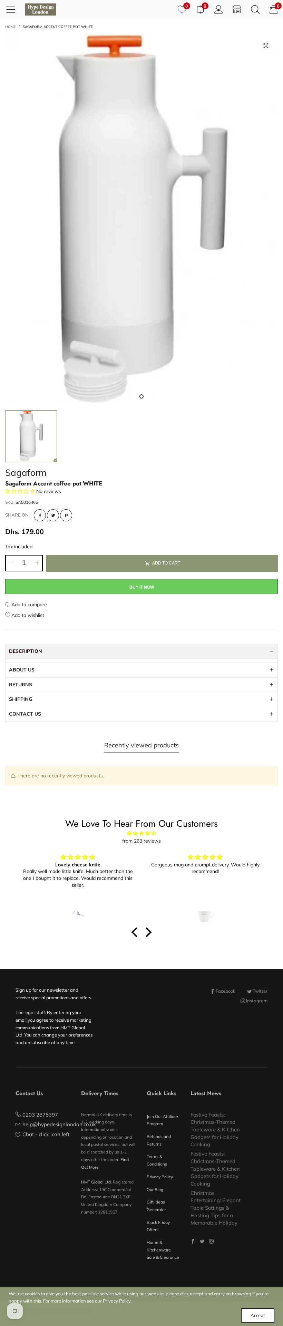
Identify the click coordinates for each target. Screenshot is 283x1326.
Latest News (206, 1093)
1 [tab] (141, 396)
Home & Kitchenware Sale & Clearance (163, 1250)
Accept (258, 1315)
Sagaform (26, 472)
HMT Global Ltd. (96, 1182)
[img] (141, 833)
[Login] (218, 9)
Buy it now (141, 587)
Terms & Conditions (157, 1160)
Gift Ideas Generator (156, 1205)
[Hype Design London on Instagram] (211, 1241)
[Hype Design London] (40, 9)
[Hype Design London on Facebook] (193, 1241)
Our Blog (155, 1189)
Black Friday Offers (158, 1226)
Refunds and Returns (159, 1140)
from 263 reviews (141, 841)
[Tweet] (53, 515)
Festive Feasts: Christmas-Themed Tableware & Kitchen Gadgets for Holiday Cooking (215, 1129)
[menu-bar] (13, 9)
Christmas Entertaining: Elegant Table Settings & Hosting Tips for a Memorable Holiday (216, 1208)
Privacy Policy (160, 1176)
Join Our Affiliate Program (162, 1120)
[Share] (40, 515)
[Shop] (237, 9)
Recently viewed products (141, 745)
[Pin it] (66, 515)
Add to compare (28, 604)
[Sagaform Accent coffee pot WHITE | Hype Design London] (141, 218)
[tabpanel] (141, 218)
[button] (11, 563)
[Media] (266, 46)
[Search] (255, 9)
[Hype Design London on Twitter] (202, 1241)
